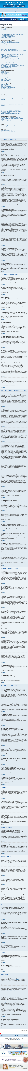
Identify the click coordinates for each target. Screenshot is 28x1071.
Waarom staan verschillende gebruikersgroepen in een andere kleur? (13, 89)
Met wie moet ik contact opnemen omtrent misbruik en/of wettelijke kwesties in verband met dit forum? (14, 133)
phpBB (10, 1038)
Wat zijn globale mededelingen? (6, 75)
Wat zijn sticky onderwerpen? (6, 78)
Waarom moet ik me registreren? (6, 28)
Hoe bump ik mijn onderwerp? (6, 67)
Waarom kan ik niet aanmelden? (6, 33)
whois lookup (3, 1002)
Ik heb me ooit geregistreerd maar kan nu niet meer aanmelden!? (12, 34)
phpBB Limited (17, 979)
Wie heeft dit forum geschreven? (6, 130)
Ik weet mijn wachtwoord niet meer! (7, 35)
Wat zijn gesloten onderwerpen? (6, 79)
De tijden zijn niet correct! (5, 43)
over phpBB (14, 981)
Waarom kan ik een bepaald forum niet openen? (9, 60)
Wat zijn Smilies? (4, 73)
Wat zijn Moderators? (4, 85)
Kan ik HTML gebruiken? (5, 72)
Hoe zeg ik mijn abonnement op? (6, 121)
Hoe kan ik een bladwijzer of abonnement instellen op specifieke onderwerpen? (12, 119)
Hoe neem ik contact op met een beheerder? (8, 135)
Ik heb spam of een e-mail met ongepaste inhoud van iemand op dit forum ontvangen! (13, 99)
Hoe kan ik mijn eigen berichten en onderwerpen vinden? (10, 113)
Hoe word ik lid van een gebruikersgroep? (8, 87)
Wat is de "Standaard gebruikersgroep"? (8, 90)
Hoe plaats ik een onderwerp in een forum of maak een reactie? (12, 54)
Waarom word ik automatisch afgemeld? (8, 36)
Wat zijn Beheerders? (4, 84)
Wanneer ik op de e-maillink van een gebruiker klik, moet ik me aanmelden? (14, 50)
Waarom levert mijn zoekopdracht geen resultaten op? (10, 110)
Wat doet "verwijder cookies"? (6, 37)
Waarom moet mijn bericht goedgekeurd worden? (9, 66)
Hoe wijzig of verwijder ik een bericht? (7, 55)
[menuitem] (3, 9)
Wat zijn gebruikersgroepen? (6, 86)
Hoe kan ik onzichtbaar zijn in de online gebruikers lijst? (10, 42)
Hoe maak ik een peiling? (5, 57)
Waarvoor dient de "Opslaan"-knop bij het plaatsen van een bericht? (12, 65)
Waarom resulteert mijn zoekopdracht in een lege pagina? (11, 111)
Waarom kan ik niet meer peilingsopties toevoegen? (10, 58)
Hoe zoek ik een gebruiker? (5, 112)
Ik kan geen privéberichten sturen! (7, 95)
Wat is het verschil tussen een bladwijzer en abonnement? (11, 117)
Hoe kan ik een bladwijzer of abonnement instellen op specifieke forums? (13, 120)
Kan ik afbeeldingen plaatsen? (6, 74)
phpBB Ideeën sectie (11, 990)
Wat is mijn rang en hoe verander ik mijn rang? (9, 49)
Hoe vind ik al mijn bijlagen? (5, 126)
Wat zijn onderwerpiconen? (5, 80)
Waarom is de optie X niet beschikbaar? (8, 131)
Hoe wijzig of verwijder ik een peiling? (7, 59)
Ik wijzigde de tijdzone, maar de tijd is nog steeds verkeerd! (11, 44)
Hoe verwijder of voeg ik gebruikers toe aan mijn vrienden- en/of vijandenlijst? (12, 105)
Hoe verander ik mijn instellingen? (6, 41)
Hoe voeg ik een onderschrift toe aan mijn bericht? (9, 56)
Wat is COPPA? (3, 29)
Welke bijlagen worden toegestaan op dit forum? (9, 125)
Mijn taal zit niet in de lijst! (5, 45)
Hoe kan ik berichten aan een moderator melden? (9, 64)
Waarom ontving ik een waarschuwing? (7, 63)
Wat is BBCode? (3, 71)
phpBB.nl (18, 1039)
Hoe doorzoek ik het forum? (5, 109)
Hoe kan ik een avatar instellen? (6, 48)
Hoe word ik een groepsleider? (6, 88)
